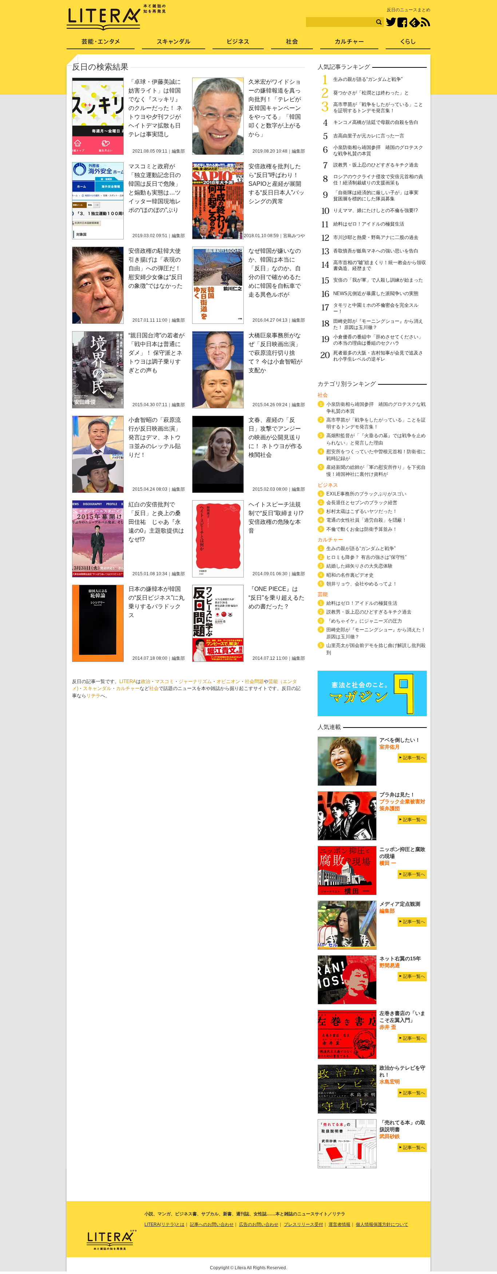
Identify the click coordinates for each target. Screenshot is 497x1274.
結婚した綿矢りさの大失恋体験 (359, 566)
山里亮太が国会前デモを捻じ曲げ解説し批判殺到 (376, 649)
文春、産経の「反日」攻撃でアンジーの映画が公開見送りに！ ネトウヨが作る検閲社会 (275, 437)
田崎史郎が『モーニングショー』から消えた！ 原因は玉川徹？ (376, 633)
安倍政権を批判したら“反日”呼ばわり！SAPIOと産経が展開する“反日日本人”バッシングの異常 (277, 183)
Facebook (402, 22)
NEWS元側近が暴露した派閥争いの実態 (375, 293)
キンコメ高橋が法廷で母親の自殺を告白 (375, 122)
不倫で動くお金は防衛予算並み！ (361, 529)
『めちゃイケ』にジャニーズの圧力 (364, 621)
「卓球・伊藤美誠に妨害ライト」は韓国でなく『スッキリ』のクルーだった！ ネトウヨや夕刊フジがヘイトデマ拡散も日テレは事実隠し (155, 108)
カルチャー (128, 688)
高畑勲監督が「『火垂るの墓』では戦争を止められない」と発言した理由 (376, 439)
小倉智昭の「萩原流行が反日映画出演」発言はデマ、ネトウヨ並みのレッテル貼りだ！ (154, 437)
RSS (425, 22)
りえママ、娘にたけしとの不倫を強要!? (375, 210)
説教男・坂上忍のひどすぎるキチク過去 (375, 165)
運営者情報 (339, 1224)
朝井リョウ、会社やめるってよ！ (361, 584)
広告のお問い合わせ (258, 1224)
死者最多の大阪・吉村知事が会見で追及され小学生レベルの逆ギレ (378, 356)
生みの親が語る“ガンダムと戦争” (367, 79)
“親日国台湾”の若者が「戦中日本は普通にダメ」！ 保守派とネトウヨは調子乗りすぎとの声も (156, 352)
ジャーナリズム (195, 681)
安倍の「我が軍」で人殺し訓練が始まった (378, 280)
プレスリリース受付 (303, 1224)
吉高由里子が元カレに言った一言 (368, 135)
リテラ (93, 695)
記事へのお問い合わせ (212, 1224)
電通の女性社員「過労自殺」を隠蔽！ (366, 520)
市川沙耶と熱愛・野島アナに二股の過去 (375, 237)
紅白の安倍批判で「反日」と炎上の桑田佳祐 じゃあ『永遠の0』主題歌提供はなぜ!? (156, 521)
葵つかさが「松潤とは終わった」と (371, 92)
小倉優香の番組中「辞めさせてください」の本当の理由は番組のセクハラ (378, 340)
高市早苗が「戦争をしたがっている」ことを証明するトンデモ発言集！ (378, 107)
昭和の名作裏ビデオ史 (350, 575)
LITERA (127, 681)
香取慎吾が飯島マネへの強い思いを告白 (375, 251)
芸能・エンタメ (101, 43)
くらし (408, 43)
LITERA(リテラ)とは (164, 1224)
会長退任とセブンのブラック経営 (361, 502)
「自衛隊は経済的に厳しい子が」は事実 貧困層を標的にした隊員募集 (378, 195)
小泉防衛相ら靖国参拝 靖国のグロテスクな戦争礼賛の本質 (376, 407)
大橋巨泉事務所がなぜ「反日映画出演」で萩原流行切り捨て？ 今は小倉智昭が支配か (275, 352)
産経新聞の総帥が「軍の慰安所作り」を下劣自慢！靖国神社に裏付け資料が (376, 470)
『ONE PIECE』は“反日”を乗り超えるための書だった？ (277, 597)
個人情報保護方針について (382, 1224)
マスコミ (164, 681)
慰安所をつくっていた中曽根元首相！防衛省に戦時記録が (376, 455)
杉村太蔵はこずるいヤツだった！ (361, 511)
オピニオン (228, 681)
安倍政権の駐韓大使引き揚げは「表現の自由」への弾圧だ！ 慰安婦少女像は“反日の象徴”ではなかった (155, 268)
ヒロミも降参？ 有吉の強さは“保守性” (366, 557)
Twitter (391, 22)
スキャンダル (97, 688)
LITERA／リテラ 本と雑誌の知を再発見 (116, 17)
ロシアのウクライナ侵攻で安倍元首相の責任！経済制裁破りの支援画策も (378, 179)
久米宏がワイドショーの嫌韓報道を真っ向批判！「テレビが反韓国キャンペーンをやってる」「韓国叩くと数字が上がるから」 (275, 108)
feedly (414, 22)
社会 (154, 688)
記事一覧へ (414, 757)
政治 (145, 681)
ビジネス (238, 43)
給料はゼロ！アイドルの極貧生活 (368, 224)
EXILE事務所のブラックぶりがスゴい (366, 494)
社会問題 (254, 681)
